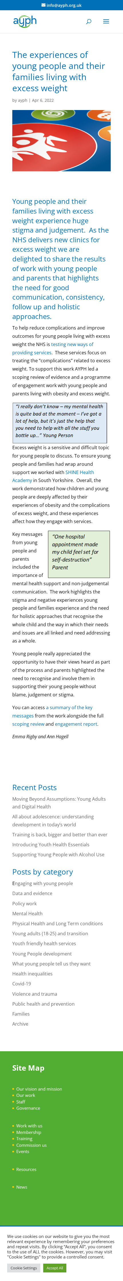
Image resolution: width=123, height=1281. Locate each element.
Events (22, 1151)
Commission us (31, 1145)
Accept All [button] (55, 1267)
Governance (28, 1108)
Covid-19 (21, 984)
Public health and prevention (43, 1004)
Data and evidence (32, 893)
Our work (25, 1095)
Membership (28, 1132)
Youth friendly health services (44, 943)
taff (22, 1102)
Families (21, 1014)
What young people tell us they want (51, 964)
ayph (22, 100)
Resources (26, 1169)
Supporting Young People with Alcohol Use (58, 854)
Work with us (29, 1125)
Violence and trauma (34, 994)
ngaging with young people (44, 883)
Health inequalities (32, 974)
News (21, 1187)
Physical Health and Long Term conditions (57, 923)
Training (24, 1138)
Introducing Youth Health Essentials (51, 844)
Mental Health (27, 913)
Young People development (42, 954)
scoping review (28, 724)
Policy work (24, 903)
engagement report (76, 724)
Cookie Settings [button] (24, 1267)
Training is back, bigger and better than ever (60, 834)
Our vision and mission (39, 1089)
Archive (20, 1024)
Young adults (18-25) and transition (50, 933)
